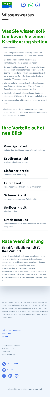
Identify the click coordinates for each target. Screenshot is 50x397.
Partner (5, 336)
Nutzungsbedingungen (11, 330)
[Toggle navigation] (44, 5)
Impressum (6, 333)
